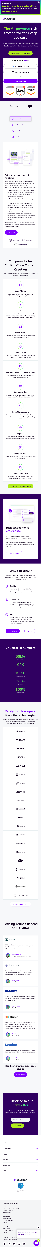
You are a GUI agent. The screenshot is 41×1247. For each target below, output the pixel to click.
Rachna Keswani (16, 954)
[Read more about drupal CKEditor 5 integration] (20, 800)
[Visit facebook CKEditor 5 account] (4, 1244)
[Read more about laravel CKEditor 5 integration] (20, 783)
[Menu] (36, 18)
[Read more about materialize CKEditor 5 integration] (20, 843)
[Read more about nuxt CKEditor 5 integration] (20, 766)
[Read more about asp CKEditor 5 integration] (20, 791)
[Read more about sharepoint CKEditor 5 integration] (20, 886)
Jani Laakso (15, 1057)
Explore (5, 1159)
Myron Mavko (15, 1033)
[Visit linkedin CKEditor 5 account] (14, 1244)
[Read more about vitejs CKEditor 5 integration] (20, 817)
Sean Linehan (15, 980)
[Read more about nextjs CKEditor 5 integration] (20, 757)
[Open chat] (36, 1242)
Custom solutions (22, 137)
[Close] (38, 2)
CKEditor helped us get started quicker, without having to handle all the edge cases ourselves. (20, 1051)
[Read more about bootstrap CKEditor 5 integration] (20, 826)
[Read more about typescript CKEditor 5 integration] (20, 774)
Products (6, 1143)
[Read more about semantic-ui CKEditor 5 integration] (20, 852)
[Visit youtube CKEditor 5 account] (24, 1244)
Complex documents (22, 131)
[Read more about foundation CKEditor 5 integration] (20, 835)
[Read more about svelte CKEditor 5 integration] (20, 869)
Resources (6, 1165)
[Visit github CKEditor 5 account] (19, 1244)
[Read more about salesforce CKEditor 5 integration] (20, 860)
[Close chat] (38, 1227)
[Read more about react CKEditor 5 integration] (20, 731)
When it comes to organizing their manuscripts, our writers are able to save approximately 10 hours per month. (20, 998)
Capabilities (7, 1148)
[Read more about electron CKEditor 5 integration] (20, 895)
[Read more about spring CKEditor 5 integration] (20, 878)
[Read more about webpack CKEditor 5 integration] (20, 809)
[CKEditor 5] (9, 19)
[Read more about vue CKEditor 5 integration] (20, 748)
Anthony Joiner (16, 1006)
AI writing (19, 119)
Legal (4, 1170)
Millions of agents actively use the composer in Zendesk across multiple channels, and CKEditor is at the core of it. (20, 947)
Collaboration (20, 125)
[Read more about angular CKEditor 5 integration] (20, 740)
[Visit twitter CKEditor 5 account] (9, 1244)
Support (5, 1154)
